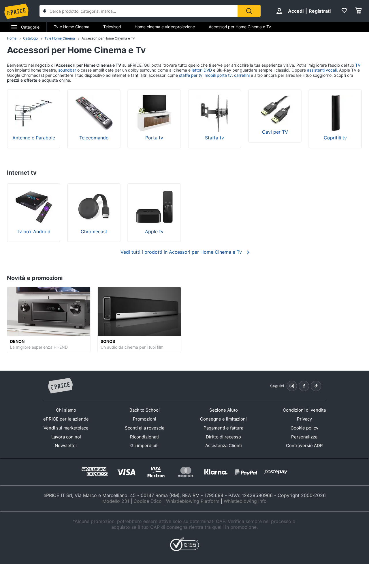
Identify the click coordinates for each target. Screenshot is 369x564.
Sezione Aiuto (223, 410)
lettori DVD (202, 70)
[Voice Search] (44, 12)
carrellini (242, 75)
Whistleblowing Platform (192, 501)
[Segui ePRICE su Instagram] (292, 386)
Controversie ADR (304, 445)
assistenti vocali (322, 70)
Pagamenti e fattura (223, 428)
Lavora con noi (66, 437)
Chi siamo (66, 410)
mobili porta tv (218, 75)
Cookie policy (304, 428)
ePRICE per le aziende (66, 419)
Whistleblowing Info (245, 501)
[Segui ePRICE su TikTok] (316, 386)
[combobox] (138, 11)
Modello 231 (115, 501)
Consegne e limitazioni (223, 419)
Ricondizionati (144, 437)
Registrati (320, 11)
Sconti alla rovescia (144, 428)
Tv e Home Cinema (71, 26)
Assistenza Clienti (223, 445)
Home (11, 38)
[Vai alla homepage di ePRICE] (60, 386)
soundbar (67, 70)
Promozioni (144, 419)
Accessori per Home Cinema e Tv (240, 26)
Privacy (304, 419)
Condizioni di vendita (304, 410)
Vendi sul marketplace (66, 428)
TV (357, 65)
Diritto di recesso (223, 437)
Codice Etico (147, 501)
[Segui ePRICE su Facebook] (304, 386)
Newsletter (66, 445)
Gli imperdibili (144, 445)
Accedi (296, 11)
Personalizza (304, 437)
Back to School (144, 410)
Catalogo (30, 38)
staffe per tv (190, 75)
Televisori (112, 26)
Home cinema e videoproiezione (165, 26)
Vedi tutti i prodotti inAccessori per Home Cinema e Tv (181, 252)
